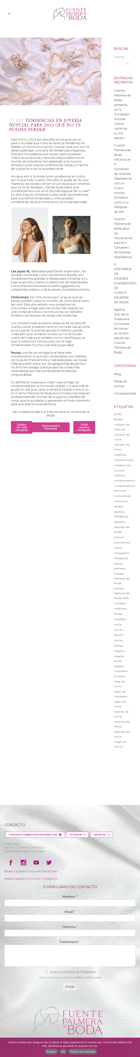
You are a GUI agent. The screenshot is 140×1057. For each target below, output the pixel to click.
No (63, 1051)
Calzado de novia (122, 437)
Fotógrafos (121, 553)
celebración (122, 465)
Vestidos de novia (122, 734)
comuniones (122, 495)
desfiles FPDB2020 (121, 514)
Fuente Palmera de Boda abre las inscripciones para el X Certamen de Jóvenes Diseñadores (123, 238)
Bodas (118, 419)
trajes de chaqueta (120, 694)
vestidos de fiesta (122, 724)
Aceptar (51, 1051)
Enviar (70, 986)
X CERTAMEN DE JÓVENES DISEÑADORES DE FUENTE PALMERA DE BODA (125, 283)
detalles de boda (121, 529)
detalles (119, 521)
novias (118, 629)
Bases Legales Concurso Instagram (31, 878)
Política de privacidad (82, 1051)
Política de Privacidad (88, 977)
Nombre (70, 896)
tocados (119, 676)
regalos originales (120, 668)
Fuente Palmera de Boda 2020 (122, 593)
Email (70, 912)
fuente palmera (119, 566)
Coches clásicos (119, 473)
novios (118, 640)
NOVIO (118, 635)
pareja (118, 645)
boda (117, 414)
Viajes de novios (120, 744)
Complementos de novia (124, 488)
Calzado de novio (122, 447)
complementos (124, 480)
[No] (135, 1047)
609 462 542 (100, 834)
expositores (122, 542)
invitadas (120, 603)
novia (117, 624)
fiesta (118, 547)
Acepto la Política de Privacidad (73, 972)
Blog (117, 374)
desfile (118, 506)
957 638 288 (76, 834)
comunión (121, 501)
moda (118, 613)
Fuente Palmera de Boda (122, 578)
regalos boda (119, 658)
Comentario (70, 942)
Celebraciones (124, 460)
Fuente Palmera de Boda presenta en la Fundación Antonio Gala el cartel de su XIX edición (122, 114)
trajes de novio (120, 704)
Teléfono (70, 927)
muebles (120, 619)
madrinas (120, 608)
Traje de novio (119, 684)
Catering (120, 454)
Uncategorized (125, 393)
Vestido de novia (121, 714)
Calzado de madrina (122, 427)
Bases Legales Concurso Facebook (30, 871)
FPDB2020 (121, 558)
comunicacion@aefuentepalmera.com (33, 834)
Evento (119, 537)
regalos (119, 650)
